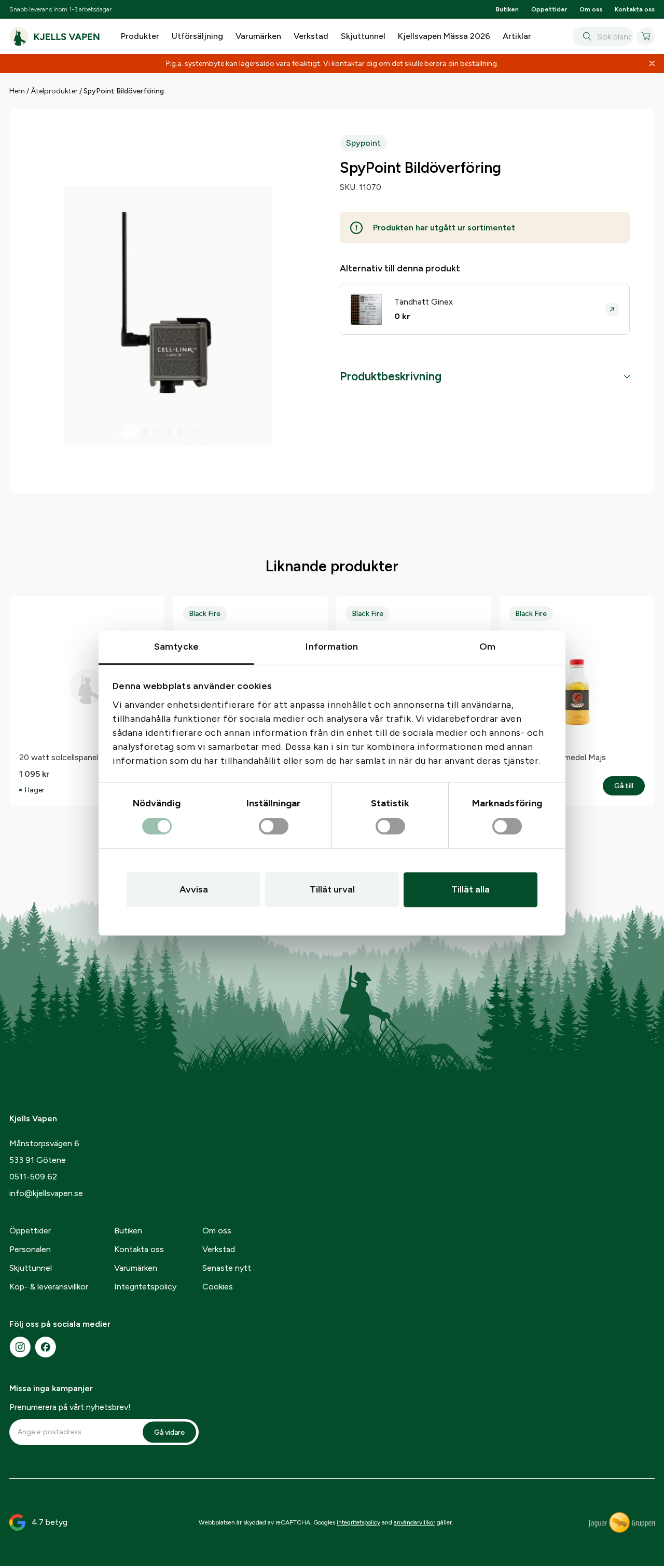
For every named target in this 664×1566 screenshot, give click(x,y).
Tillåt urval (332, 889)
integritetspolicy (358, 1522)
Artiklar (517, 36)
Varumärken (258, 36)
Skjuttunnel (363, 36)
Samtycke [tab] (176, 646)
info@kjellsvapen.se (46, 1193)
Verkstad (311, 36)
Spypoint (363, 143)
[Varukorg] (646, 36)
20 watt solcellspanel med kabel (78, 757)
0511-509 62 (33, 1177)
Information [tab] (332, 646)
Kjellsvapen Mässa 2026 (444, 36)
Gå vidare (169, 1431)
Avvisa (193, 889)
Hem (17, 91)
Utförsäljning (197, 36)
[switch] (273, 826)
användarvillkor (414, 1522)
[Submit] (585, 36)
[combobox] (602, 36)
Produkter (140, 36)
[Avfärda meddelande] (652, 63)
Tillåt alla (470, 889)
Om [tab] (487, 646)
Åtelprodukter (54, 91)
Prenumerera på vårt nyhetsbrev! (70, 1407)
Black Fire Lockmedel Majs (557, 757)
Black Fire (204, 613)
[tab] (485, 377)
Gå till (629, 786)
